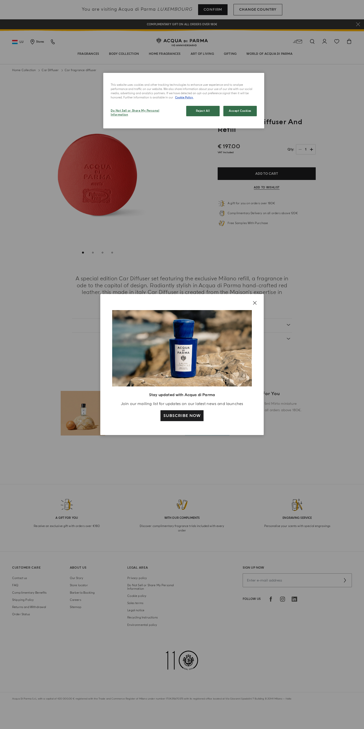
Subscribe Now (181, 415)
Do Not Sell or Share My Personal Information (135, 113)
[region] (183, 100)
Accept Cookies (240, 111)
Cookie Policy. (184, 97)
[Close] (255, 303)
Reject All (203, 111)
